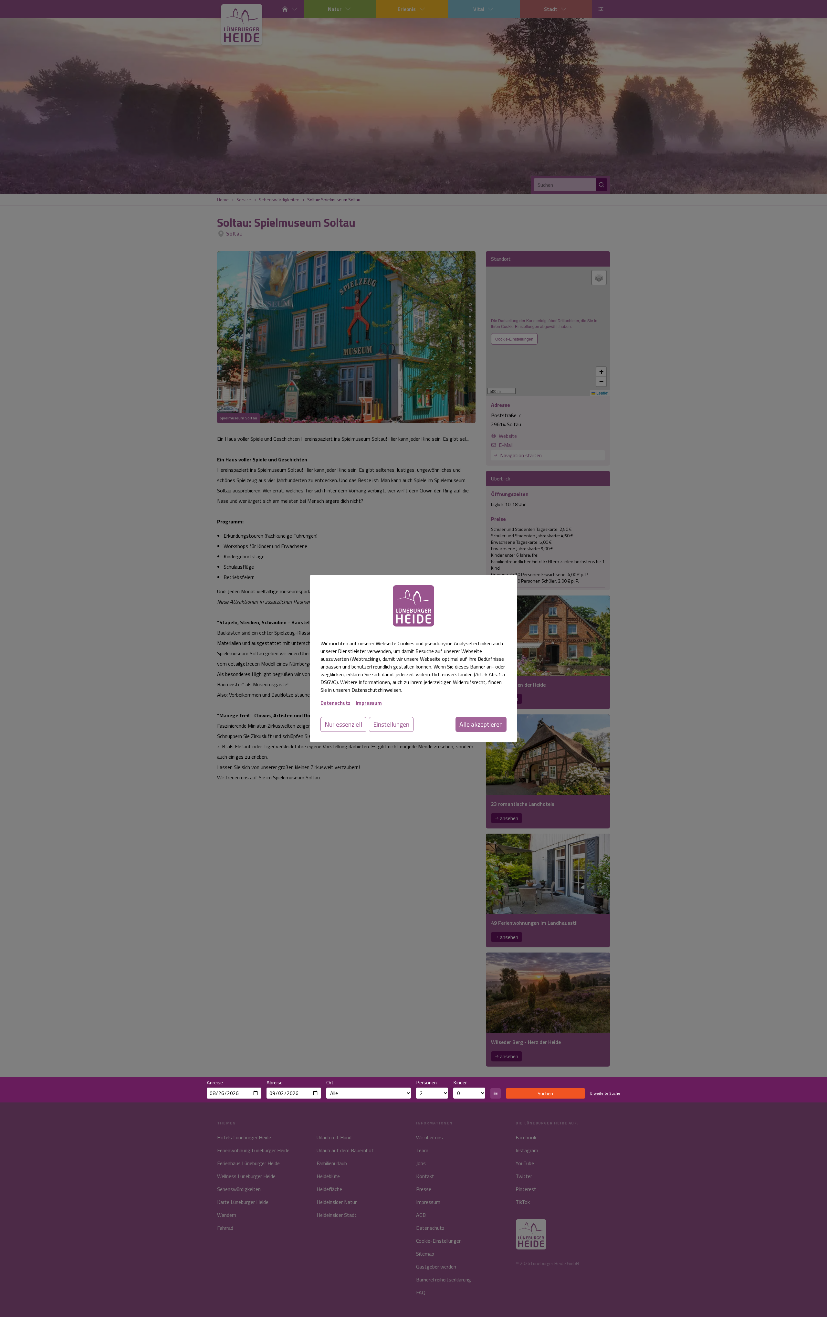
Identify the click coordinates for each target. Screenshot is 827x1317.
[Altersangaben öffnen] (495, 1093)
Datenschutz (335, 703)
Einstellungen (391, 724)
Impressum (369, 703)
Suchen (545, 1093)
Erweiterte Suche (605, 1093)
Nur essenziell (343, 724)
